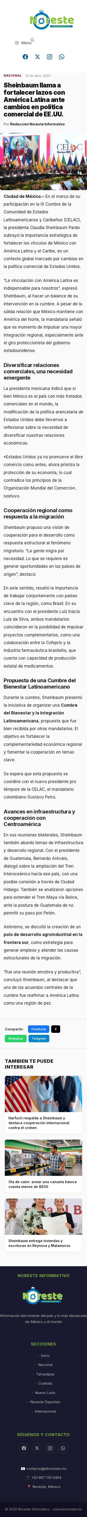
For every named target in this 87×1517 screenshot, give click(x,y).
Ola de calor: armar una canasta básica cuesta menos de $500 (42, 1184)
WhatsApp (15, 1038)
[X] (37, 1448)
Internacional (45, 1411)
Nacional (45, 1364)
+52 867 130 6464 (46, 1477)
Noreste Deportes (45, 1402)
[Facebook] (25, 56)
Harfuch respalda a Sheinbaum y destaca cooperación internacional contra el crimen (38, 1122)
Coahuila (45, 1383)
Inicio (45, 1355)
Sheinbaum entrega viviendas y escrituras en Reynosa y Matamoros (39, 1243)
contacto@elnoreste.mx (46, 1468)
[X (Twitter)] (37, 56)
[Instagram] (49, 56)
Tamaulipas (45, 1374)
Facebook (38, 1029)
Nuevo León (45, 1392)
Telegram (39, 1038)
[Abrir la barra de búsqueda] (32, 40)
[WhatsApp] (61, 56)
